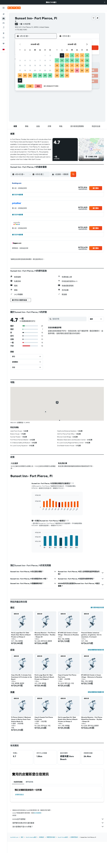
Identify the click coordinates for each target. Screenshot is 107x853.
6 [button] (35, 60)
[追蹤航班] (3, 38)
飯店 (22, 837)
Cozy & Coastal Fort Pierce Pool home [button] (67, 676)
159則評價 (26, 24)
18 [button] (25, 70)
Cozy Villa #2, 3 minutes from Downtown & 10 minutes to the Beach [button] (21, 677)
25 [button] (25, 75)
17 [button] (20, 70)
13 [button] (35, 65)
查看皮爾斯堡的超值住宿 (96, 650)
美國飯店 (41, 837)
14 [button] (40, 65)
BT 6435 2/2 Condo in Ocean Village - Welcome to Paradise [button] (68, 634)
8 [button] (45, 60)
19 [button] (30, 70)
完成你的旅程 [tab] (18, 782)
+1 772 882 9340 (21, 30)
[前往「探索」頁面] (3, 33)
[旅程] (3, 43)
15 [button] (45, 65)
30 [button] (50, 75)
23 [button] (50, 70)
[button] (104, 2)
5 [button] (30, 60)
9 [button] (50, 60)
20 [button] (35, 70)
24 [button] (20, 75)
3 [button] (72, 55)
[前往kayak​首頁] (14, 8)
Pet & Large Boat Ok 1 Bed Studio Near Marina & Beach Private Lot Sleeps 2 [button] (21, 635)
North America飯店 (31, 837)
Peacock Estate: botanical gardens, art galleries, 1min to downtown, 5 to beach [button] (91, 635)
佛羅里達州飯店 (51, 837)
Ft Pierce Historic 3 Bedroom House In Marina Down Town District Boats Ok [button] (21, 719)
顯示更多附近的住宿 (97, 607)
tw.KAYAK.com (14, 837)
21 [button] (40, 70)
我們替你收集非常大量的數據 (23, 823)
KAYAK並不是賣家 (18, 819)
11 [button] (25, 65)
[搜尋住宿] (3, 18)
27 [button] (35, 75)
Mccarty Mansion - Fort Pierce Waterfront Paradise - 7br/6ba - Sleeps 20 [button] (45, 635)
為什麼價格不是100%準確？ (22, 827)
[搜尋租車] (3, 23)
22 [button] (45, 70)
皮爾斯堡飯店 (19, 794)
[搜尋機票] (3, 14)
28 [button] (40, 75)
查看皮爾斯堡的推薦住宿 (96, 692)
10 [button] (20, 65)
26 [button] (30, 75)
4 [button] (77, 55)
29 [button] (45, 75)
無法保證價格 (37, 813)
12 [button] (30, 65)
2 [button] (50, 55)
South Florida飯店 (63, 837)
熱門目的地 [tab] (29, 782)
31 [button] (20, 80)
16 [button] (50, 65)
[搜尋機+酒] (3, 27)
